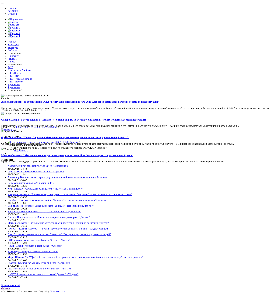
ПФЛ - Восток (15, 81)
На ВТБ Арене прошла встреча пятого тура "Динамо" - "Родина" (43, 274)
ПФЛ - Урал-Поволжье (20, 78)
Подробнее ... (21, 150)
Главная (12, 8)
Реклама (12, 58)
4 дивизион (14, 87)
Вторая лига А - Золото (20, 70)
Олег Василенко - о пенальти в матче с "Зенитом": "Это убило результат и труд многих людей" (59, 234)
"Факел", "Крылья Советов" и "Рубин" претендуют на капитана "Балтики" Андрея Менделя (58, 228)
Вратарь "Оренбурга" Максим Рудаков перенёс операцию (39, 263)
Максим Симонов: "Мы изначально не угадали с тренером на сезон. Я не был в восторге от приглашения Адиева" (67, 155)
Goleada (5, 288)
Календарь (13, 44)
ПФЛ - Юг (13, 76)
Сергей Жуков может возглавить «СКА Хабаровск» (36, 171)
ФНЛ (10, 67)
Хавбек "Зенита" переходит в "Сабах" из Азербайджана (38, 165)
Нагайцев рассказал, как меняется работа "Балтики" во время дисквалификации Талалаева (57, 200)
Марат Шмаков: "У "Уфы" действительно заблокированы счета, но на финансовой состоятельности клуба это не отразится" (75, 257)
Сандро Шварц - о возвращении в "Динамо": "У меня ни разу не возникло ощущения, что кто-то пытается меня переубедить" (74, 119)
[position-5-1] (8, 129)
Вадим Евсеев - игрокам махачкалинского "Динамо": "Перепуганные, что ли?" (51, 205)
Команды (13, 11)
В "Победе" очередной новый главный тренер (33, 251)
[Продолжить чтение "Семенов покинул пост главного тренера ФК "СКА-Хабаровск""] (44, 142)
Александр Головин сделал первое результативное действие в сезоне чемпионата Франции (57, 177)
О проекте (13, 56)
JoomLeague (22, 127)
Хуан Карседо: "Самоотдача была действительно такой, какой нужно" (46, 188)
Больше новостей (10, 285)
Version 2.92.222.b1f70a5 (44, 127)
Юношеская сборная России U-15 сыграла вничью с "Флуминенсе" (44, 211)
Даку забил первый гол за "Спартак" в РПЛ (31, 183)
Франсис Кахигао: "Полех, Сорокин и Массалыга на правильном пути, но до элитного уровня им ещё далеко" (65, 137)
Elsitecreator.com (57, 291)
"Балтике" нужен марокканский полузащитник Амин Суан (40, 268)
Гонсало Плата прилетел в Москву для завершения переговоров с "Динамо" (49, 217)
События (12, 13)
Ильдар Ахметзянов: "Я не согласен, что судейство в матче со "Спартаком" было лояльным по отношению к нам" (70, 194)
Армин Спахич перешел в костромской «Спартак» (35, 245)
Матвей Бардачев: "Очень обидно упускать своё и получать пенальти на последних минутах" (58, 223)
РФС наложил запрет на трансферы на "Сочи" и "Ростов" (39, 240)
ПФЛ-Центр (14, 73)
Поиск (11, 61)
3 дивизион (14, 84)
